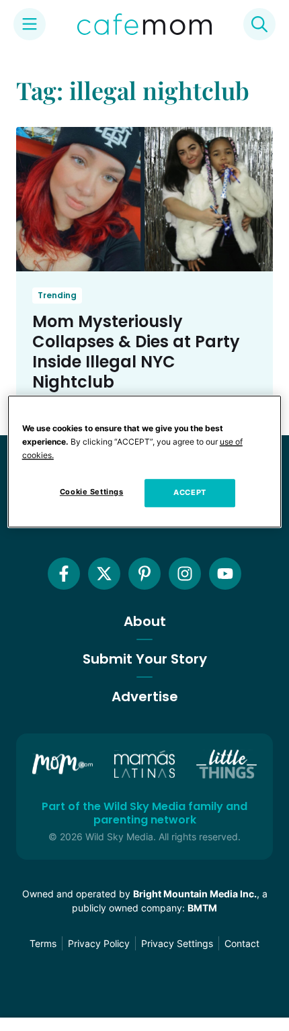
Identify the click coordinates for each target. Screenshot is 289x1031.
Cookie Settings (92, 491)
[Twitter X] (104, 573)
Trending (57, 295)
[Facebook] (64, 573)
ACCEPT (189, 492)
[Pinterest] (144, 573)
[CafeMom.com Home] (144, 24)
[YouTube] (225, 573)
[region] (144, 461)
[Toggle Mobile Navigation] (29, 24)
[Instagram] (185, 573)
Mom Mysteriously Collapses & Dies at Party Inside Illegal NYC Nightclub (136, 351)
